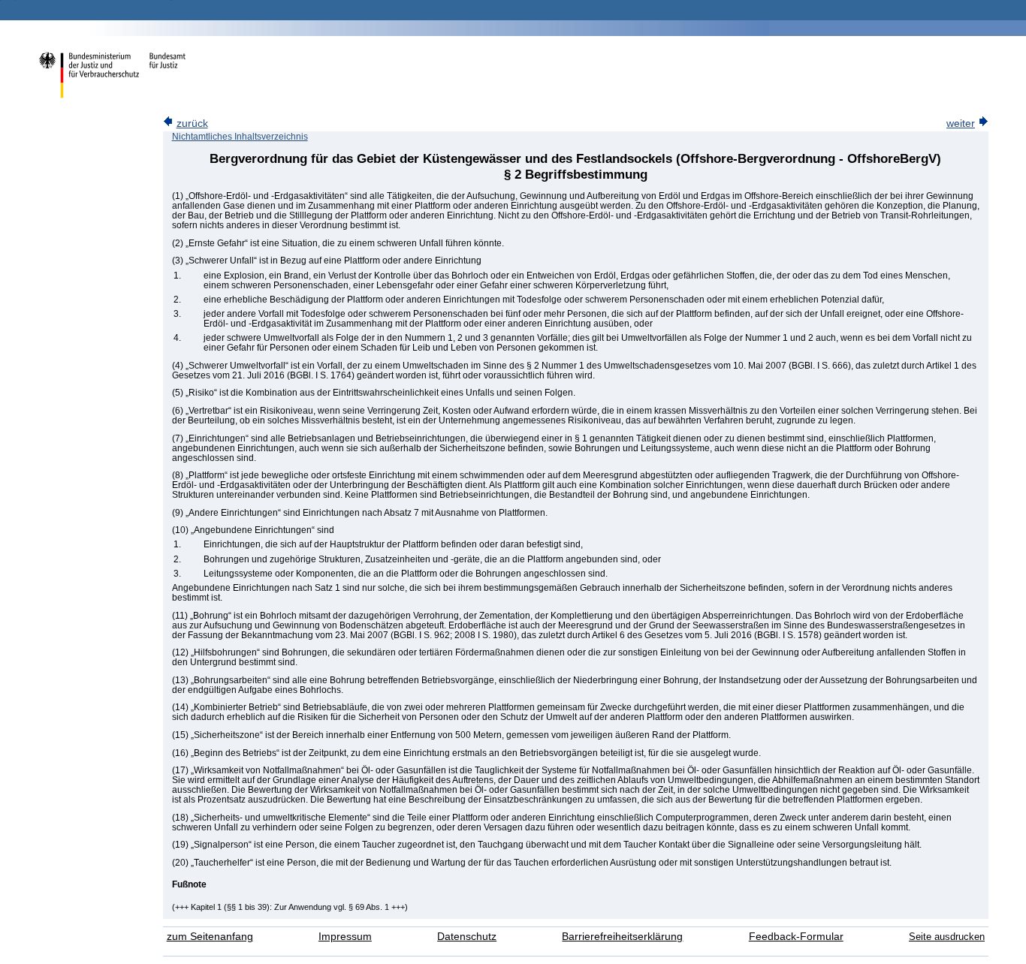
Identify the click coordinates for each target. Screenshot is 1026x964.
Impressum (345, 936)
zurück (192, 123)
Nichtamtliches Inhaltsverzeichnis (240, 136)
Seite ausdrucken (947, 936)
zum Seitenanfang (210, 936)
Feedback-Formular (796, 936)
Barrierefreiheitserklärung (622, 936)
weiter (960, 123)
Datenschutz (466, 936)
